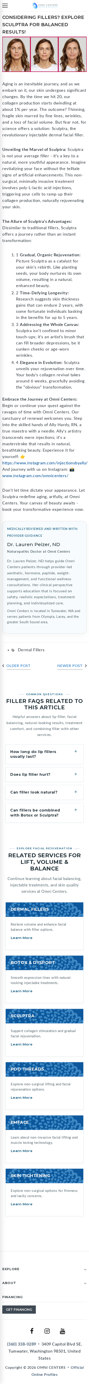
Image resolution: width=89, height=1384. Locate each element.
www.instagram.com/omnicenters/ (35, 476)
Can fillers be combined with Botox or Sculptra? (35, 812)
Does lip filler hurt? (30, 774)
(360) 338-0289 (21, 1344)
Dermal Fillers (31, 650)
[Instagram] (47, 1331)
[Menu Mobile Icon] (5, 5)
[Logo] (45, 5)
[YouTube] (62, 1331)
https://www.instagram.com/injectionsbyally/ (45, 463)
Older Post (18, 666)
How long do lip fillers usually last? (33, 754)
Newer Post (70, 666)
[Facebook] (32, 1331)
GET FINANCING (19, 1310)
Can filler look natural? (33, 792)
